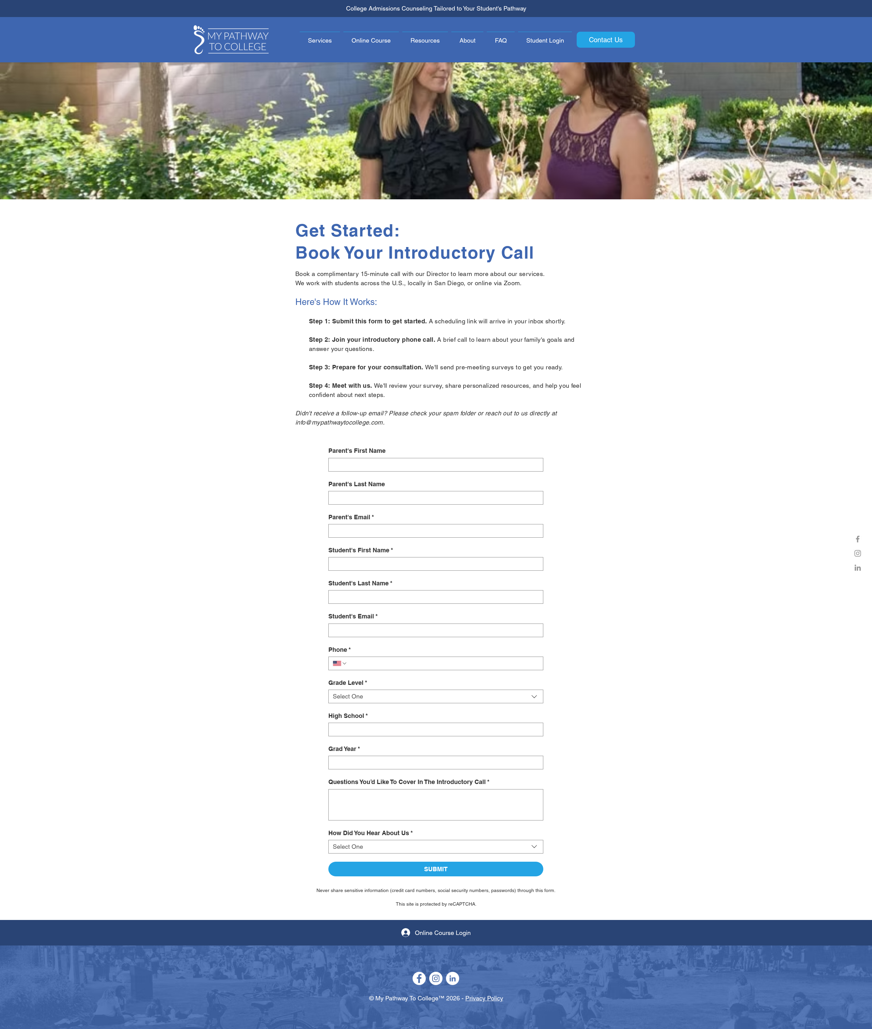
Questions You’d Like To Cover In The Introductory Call (408, 781)
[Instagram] (857, 553)
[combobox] (435, 696)
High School (348, 715)
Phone (339, 649)
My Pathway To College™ (410, 998)
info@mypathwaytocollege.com (339, 422)
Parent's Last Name (356, 484)
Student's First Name (360, 550)
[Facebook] (857, 539)
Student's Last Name (360, 583)
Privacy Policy (484, 998)
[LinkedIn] (857, 567)
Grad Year (344, 748)
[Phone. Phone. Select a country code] (340, 663)
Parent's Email (351, 517)
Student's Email (353, 616)
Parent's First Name (357, 450)
